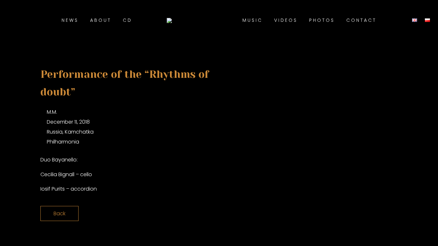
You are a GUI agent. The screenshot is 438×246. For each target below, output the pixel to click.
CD (127, 20)
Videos (286, 20)
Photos (322, 20)
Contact (361, 20)
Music (252, 20)
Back (59, 213)
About (100, 20)
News (70, 20)
